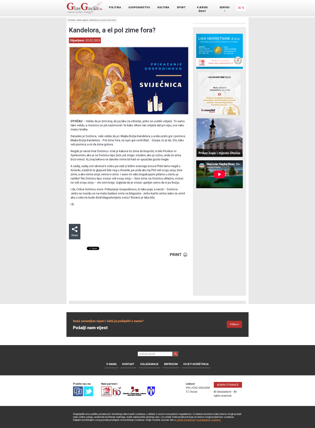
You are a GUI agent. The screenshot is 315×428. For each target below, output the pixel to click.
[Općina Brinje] (151, 391)
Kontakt (128, 364)
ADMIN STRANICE (228, 384)
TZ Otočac (192, 391)
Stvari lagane (82, 20)
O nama (111, 364)
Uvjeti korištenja (196, 364)
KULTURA (163, 7)
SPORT (181, 7)
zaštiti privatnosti (185, 419)
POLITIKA (115, 7)
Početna (71, 20)
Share (74, 235)
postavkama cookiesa (209, 419)
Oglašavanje (149, 364)
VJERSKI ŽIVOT (202, 9)
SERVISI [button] (225, 7)
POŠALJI (234, 324)
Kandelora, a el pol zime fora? (103, 20)
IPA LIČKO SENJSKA (198, 387)
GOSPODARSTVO (139, 7)
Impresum (171, 364)
